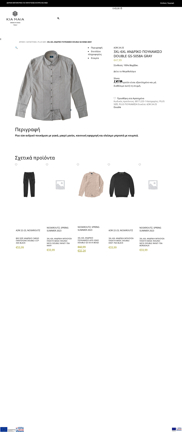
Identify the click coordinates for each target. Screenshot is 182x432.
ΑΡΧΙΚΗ (22, 42)
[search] (44, 18)
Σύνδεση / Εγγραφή (167, 3)
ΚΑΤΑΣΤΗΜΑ (32, 42)
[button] (129, 98)
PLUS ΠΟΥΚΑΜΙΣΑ (128, 104)
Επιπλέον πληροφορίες (95, 53)
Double (118, 107)
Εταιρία (95, 58)
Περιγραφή (96, 47)
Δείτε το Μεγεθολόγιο (125, 71)
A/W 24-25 (152, 104)
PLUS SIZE (42, 42)
